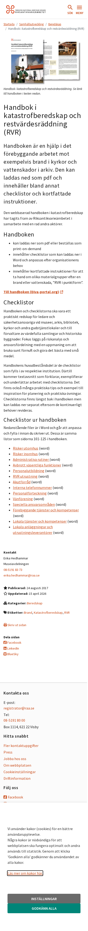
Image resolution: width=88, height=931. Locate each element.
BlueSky (13, 654)
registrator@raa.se (19, 708)
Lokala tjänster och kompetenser (40, 521)
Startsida (9, 24)
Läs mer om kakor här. (25, 873)
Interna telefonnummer (32, 487)
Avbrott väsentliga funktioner (37, 465)
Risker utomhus (25, 448)
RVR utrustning (25, 476)
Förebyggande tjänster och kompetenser (46, 510)
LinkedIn (13, 648)
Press (8, 752)
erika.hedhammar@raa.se (22, 575)
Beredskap (54, 24)
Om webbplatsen (17, 765)
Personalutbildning (28, 470)
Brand (28, 612)
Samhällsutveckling (31, 24)
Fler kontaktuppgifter (21, 745)
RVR (67, 612)
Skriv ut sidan (16, 625)
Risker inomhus (25, 453)
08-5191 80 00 (14, 720)
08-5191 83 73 (13, 570)
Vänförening (23, 498)
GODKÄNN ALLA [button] (44, 908)
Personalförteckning (30, 493)
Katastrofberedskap (48, 612)
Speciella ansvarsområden (34, 504)
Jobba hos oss (15, 758)
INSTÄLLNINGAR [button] (44, 898)
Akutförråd (22, 482)
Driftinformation (17, 778)
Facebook (14, 642)
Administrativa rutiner (31, 459)
